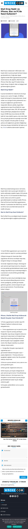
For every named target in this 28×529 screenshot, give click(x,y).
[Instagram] (15, 496)
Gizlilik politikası (17, 526)
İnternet (7, 16)
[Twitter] (13, 496)
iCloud (5, 127)
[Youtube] (17, 496)
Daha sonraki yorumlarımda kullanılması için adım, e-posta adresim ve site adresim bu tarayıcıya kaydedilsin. (14, 471)
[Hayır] (26, 523)
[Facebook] (10, 496)
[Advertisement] (14, 54)
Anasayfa (3, 16)
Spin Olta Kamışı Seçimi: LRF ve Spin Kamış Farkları (14, 439)
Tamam (9, 526)
